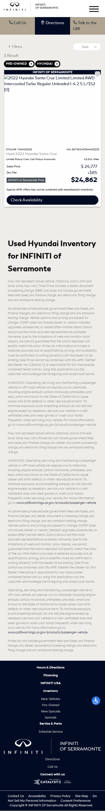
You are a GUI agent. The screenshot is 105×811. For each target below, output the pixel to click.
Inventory (50, 691)
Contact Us (16, 796)
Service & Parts (51, 724)
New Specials (50, 711)
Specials (50, 717)
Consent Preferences (76, 800)
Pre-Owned (50, 705)
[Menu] (94, 9)
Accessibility (37, 796)
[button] (96, 701)
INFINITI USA (51, 683)
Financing (50, 675)
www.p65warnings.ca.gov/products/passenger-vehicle (56, 503)
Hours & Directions (50, 667)
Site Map (82, 796)
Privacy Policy (60, 796)
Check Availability (26, 200)
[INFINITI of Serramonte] (31, 5)
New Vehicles (50, 699)
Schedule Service (51, 731)
